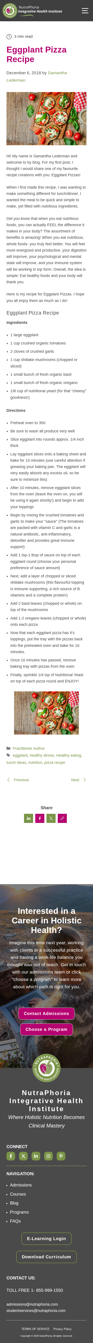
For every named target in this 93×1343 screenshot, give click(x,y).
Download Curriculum (46, 1256)
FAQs (15, 1221)
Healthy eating (68, 755)
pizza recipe (54, 762)
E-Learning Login (46, 1238)
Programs (19, 1212)
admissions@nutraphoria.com (32, 1304)
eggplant (20, 755)
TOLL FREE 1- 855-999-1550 (34, 1290)
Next (75, 780)
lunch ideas (16, 762)
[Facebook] (10, 1156)
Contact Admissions (46, 1013)
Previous (21, 780)
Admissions (21, 1185)
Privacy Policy (62, 1329)
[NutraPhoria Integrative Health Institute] (32, 10)
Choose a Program (46, 1029)
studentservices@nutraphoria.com (36, 1310)
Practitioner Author (29, 748)
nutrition (35, 762)
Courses (18, 1194)
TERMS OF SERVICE (35, 1329)
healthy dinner (42, 755)
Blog (14, 1203)
